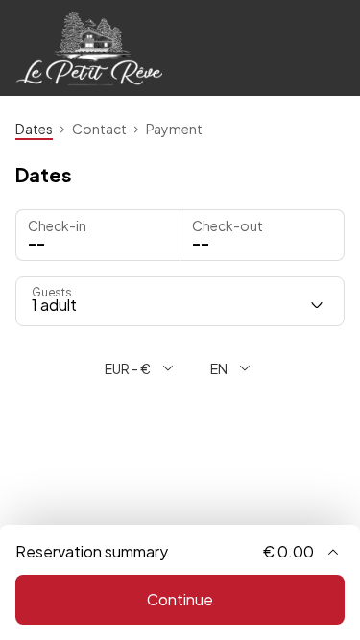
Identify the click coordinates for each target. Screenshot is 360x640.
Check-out (227, 225)
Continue (180, 599)
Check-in (57, 225)
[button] (262, 235)
